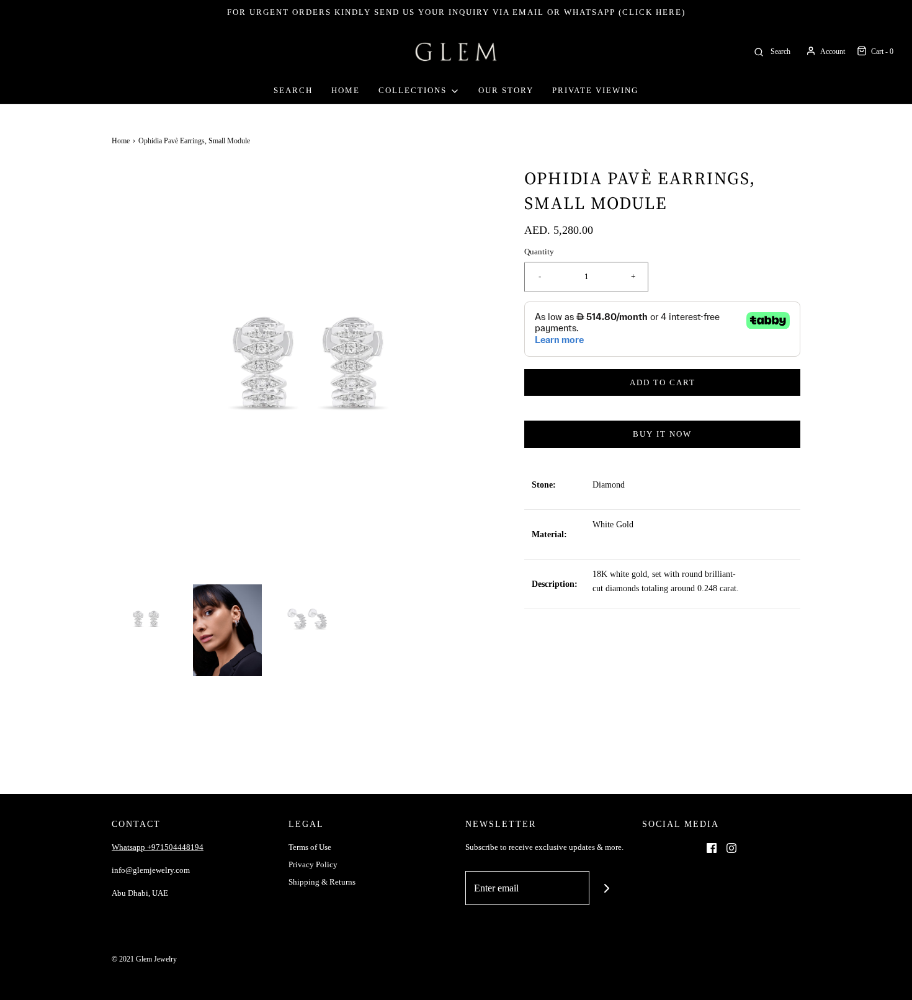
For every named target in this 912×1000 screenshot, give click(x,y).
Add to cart (662, 382)
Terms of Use (309, 847)
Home (345, 90)
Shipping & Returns (321, 881)
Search (293, 90)
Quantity (539, 251)
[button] (146, 618)
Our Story (506, 90)
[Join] (606, 888)
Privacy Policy (313, 864)
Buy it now (662, 434)
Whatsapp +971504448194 (157, 847)
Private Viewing (595, 90)
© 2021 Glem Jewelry (144, 959)
